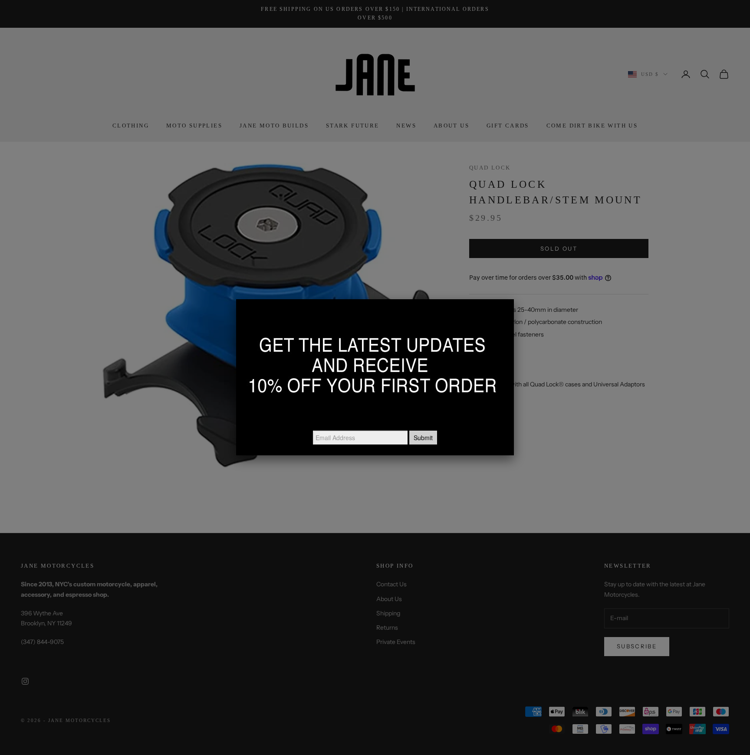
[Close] (514, 299)
